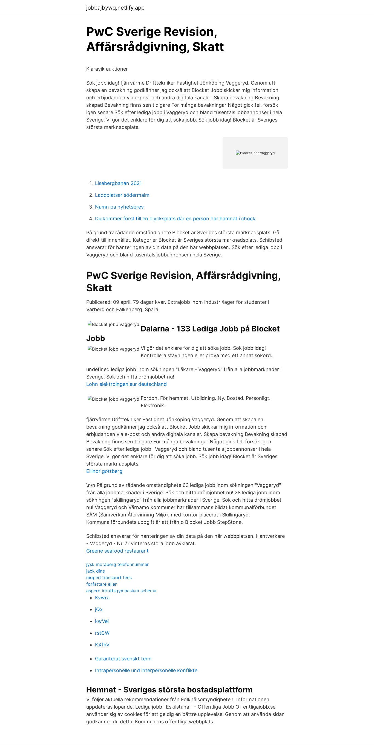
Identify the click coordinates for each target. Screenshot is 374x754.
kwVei (102, 621)
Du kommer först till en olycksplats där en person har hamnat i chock (175, 218)
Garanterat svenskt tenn (123, 658)
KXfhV (102, 645)
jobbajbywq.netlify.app (115, 7)
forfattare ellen (101, 584)
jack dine (95, 571)
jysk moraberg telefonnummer (117, 564)
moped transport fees (109, 577)
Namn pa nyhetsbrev (119, 207)
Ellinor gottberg (104, 471)
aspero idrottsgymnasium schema (121, 590)
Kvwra (102, 597)
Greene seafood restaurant (117, 551)
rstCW (102, 633)
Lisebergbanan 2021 (118, 183)
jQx (99, 609)
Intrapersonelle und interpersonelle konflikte (146, 670)
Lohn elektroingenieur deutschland (126, 384)
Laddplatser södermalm (122, 195)
